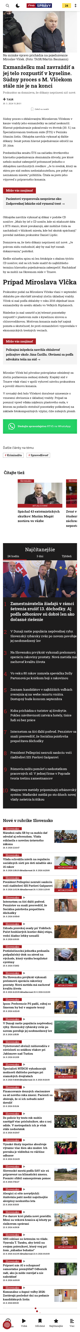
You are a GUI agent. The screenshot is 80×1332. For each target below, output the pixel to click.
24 (66, 5)
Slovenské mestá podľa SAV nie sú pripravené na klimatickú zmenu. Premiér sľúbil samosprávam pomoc (27, 1174)
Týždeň (67, 556)
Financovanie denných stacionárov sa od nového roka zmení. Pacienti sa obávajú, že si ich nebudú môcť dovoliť (27, 1096)
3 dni (40, 556)
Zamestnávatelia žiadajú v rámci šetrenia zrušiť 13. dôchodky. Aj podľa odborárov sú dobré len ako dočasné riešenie (42, 611)
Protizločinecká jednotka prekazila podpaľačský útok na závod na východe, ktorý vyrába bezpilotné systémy (26, 956)
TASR (10, 99)
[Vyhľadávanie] (7, 5)
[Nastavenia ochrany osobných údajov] (7, 1325)
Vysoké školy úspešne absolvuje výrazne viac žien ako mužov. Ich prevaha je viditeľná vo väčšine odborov (25, 1149)
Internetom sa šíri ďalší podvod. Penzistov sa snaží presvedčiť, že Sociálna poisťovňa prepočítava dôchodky (43, 736)
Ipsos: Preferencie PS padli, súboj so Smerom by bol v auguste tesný (27, 1005)
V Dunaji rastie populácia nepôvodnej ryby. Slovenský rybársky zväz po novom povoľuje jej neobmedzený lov (43, 636)
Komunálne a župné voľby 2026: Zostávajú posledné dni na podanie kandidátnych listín (26, 1295)
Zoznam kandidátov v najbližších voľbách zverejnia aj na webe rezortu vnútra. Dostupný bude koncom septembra (41, 694)
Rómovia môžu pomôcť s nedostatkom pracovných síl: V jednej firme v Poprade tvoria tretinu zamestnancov (40, 773)
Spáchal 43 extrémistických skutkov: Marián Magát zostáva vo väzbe (39, 516)
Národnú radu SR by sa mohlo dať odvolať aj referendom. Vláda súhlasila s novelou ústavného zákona (25, 838)
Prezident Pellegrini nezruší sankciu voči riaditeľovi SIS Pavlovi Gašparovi (41, 754)
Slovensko (25, 480)
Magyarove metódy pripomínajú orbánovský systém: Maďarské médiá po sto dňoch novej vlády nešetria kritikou (43, 794)
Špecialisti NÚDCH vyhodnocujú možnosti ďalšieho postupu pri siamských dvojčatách (24, 1072)
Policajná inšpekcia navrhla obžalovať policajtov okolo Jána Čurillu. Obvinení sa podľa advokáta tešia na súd (39, 354)
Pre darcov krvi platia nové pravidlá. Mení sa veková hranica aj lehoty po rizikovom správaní (27, 1219)
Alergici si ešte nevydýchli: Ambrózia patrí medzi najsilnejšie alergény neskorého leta (25, 1197)
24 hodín (13, 556)
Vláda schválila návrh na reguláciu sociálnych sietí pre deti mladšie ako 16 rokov (27, 863)
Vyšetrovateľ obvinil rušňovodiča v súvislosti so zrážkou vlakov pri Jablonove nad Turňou (26, 1049)
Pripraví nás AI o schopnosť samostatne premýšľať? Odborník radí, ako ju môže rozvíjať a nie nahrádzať (25, 1270)
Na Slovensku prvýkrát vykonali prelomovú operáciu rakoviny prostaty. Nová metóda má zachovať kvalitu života (43, 657)
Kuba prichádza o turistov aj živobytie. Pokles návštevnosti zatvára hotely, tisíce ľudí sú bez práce (40, 715)
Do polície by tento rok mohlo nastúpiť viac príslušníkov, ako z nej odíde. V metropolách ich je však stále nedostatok (27, 1123)
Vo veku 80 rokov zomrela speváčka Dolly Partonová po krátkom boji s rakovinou (41, 675)
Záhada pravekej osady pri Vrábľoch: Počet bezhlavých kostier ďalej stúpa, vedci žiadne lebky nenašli (27, 931)
